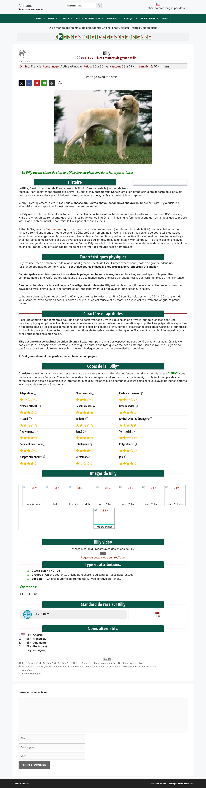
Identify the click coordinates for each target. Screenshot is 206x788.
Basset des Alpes (31, 673)
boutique (128, 18)
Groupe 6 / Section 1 (33, 666)
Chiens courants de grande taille (102, 666)
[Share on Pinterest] (37, 83)
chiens (87, 663)
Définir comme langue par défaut (166, 8)
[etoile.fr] (56, 494)
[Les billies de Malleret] (81, 494)
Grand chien (76, 666)
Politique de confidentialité (181, 783)
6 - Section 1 (46, 663)
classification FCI (110, 663)
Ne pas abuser (147, 18)
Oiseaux (65, 18)
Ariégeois (27, 670)
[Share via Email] (44, 83)
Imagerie (166, 18)
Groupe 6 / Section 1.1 (57, 666)
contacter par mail (159, 783)
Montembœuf (54, 229)
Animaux (25, 5)
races (133, 663)
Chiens (38, 18)
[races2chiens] (106, 494)
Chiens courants (148, 666)
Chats (51, 18)
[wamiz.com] (33, 494)
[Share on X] (22, 83)
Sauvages (112, 18)
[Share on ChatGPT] (52, 83)
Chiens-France (130, 666)
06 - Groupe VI (30, 663)
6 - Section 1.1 (61, 663)
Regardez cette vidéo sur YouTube (103, 557)
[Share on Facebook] (29, 83)
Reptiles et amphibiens (88, 18)
